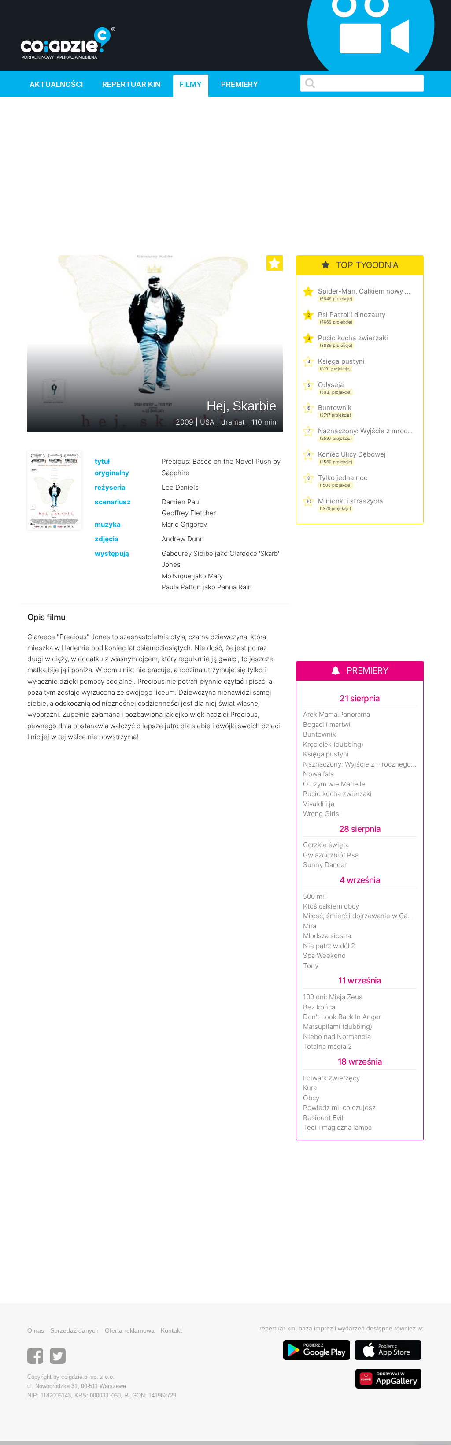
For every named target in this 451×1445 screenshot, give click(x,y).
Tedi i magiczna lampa (337, 1128)
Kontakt (171, 1330)
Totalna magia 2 (327, 1046)
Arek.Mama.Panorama (336, 715)
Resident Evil (323, 1118)
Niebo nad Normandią (337, 1037)
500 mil (314, 897)
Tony (310, 966)
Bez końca (319, 1007)
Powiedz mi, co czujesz (339, 1108)
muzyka (108, 524)
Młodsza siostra (327, 936)
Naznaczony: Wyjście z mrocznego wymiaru (365, 431)
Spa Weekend (324, 956)
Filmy (191, 84)
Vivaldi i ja (318, 804)
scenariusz (113, 502)
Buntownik (334, 407)
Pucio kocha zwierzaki (353, 338)
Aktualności (56, 84)
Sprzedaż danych (74, 1330)
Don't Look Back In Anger (342, 1017)
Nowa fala (318, 774)
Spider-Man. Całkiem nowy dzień (365, 291)
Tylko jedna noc (342, 477)
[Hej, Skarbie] (54, 490)
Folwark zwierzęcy (331, 1078)
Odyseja (331, 384)
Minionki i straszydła (350, 501)
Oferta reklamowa (130, 1330)
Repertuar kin (131, 84)
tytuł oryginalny (112, 467)
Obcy (311, 1098)
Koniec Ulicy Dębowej (352, 454)
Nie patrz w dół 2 (329, 946)
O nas (35, 1330)
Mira (309, 926)
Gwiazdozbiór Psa (331, 855)
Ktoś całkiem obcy (331, 906)
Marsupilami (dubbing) (337, 1027)
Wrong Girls (321, 814)
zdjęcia (106, 539)
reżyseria (110, 487)
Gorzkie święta (326, 845)
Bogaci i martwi (327, 725)
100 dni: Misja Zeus (332, 997)
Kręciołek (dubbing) (333, 745)
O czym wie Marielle (334, 784)
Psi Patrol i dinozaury (351, 314)
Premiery (239, 84)
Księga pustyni (341, 361)
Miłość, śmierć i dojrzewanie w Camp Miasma (360, 916)
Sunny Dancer (325, 865)
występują (112, 553)
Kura (310, 1088)
